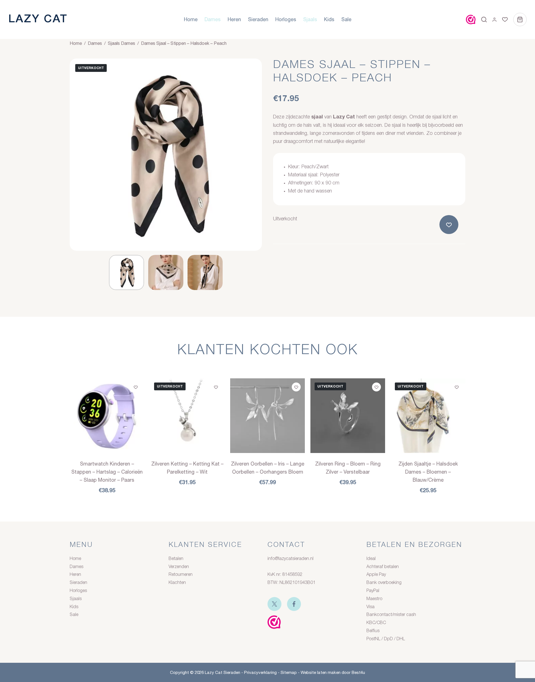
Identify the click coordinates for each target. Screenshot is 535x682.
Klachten (177, 583)
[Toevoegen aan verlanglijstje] (450, 224)
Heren (234, 19)
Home (191, 19)
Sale (346, 19)
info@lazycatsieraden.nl (290, 559)
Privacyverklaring (260, 672)
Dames (213, 19)
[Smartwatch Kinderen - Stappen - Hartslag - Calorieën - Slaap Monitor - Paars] (107, 415)
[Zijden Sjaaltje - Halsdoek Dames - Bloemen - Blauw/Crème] (428, 415)
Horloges (285, 19)
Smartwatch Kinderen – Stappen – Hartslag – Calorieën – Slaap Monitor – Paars (107, 472)
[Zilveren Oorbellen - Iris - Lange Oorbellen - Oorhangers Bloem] (267, 415)
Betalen (176, 559)
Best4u (358, 672)
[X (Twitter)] (274, 604)
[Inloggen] (494, 20)
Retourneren (181, 575)
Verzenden (179, 567)
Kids (329, 19)
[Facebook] (294, 604)
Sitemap (289, 672)
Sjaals (310, 19)
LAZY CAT (38, 19)
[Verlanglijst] (505, 19)
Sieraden (258, 19)
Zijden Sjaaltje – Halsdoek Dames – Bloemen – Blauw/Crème (428, 472)
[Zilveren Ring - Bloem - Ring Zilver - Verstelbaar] (347, 415)
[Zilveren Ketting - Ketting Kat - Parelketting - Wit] (187, 415)
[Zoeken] (484, 19)
